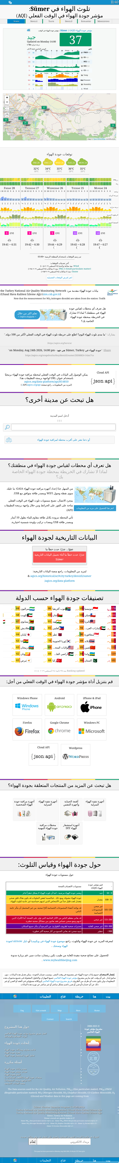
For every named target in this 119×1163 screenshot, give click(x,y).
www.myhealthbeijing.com (60, 960)
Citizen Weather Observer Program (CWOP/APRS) (58, 1107)
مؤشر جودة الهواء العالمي (65, 978)
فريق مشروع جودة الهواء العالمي (57, 981)
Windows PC (92, 722)
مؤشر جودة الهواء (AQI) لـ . (76, 30)
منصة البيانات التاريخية (14, 1083)
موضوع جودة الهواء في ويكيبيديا (48, 941)
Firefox (27, 722)
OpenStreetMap (99, 139)
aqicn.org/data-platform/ (59, 580)
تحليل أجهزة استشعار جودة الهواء (19, 1055)
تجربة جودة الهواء (12, 1052)
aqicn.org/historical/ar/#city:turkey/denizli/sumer (60, 576)
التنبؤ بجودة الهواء (12, 1074)
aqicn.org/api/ (31, 384)
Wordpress (75, 748)
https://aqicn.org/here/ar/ (59, 343)
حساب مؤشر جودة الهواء (15, 1071)
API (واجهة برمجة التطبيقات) (17, 1080)
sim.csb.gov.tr (51, 294)
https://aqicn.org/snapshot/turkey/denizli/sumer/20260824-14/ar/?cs (59, 355)
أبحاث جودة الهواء (16, 1043)
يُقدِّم (32, 1141)
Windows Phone (27, 698)
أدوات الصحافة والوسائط (15, 1036)
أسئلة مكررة (13, 1062)
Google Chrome (59, 722)
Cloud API (43, 747)
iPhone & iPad (92, 698)
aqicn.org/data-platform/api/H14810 (46, 381)
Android (59, 698)
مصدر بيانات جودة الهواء (15, 1068)
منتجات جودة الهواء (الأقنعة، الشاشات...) (23, 1077)
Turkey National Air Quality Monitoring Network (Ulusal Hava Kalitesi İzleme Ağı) (59, 1109)
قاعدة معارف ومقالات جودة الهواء (20, 1049)
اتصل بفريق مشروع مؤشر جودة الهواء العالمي (25, 1033)
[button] (6, 121)
